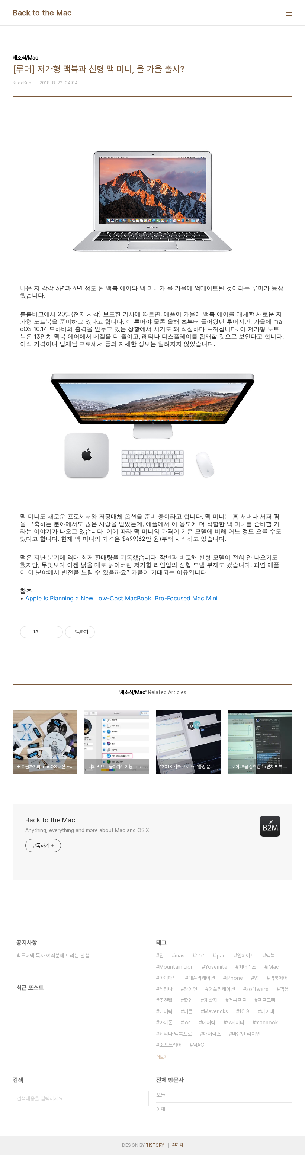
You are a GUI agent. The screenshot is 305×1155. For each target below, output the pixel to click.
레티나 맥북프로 (175, 1034)
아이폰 (166, 1023)
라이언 (190, 989)
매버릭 (166, 1011)
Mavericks (216, 1011)
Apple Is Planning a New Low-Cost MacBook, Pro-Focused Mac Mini (121, 598)
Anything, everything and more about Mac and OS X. (88, 830)
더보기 (161, 1057)
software (257, 989)
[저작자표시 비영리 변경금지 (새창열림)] (105, 632)
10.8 (244, 1011)
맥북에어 (279, 978)
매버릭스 (212, 1034)
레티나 (166, 989)
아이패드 (168, 978)
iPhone (234, 978)
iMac (273, 967)
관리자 (177, 1145)
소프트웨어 (170, 1045)
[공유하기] (45, 632)
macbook (267, 1023)
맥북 (270, 956)
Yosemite (216, 967)
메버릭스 (247, 967)
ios (187, 1023)
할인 (188, 1000)
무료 (200, 956)
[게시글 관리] (54, 632)
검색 (141, 1098)
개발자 (210, 1000)
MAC (198, 1045)
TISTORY (155, 1145)
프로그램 (266, 1000)
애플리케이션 (201, 978)
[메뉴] (289, 13)
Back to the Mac (42, 12)
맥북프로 (237, 1000)
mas (179, 956)
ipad (221, 956)
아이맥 (267, 1011)
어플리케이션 (221, 989)
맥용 (284, 989)
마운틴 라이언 (246, 1034)
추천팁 (166, 1000)
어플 (188, 1011)
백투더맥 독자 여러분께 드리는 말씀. (53, 956)
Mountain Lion (176, 967)
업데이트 (246, 956)
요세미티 (235, 1023)
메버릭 (208, 1023)
